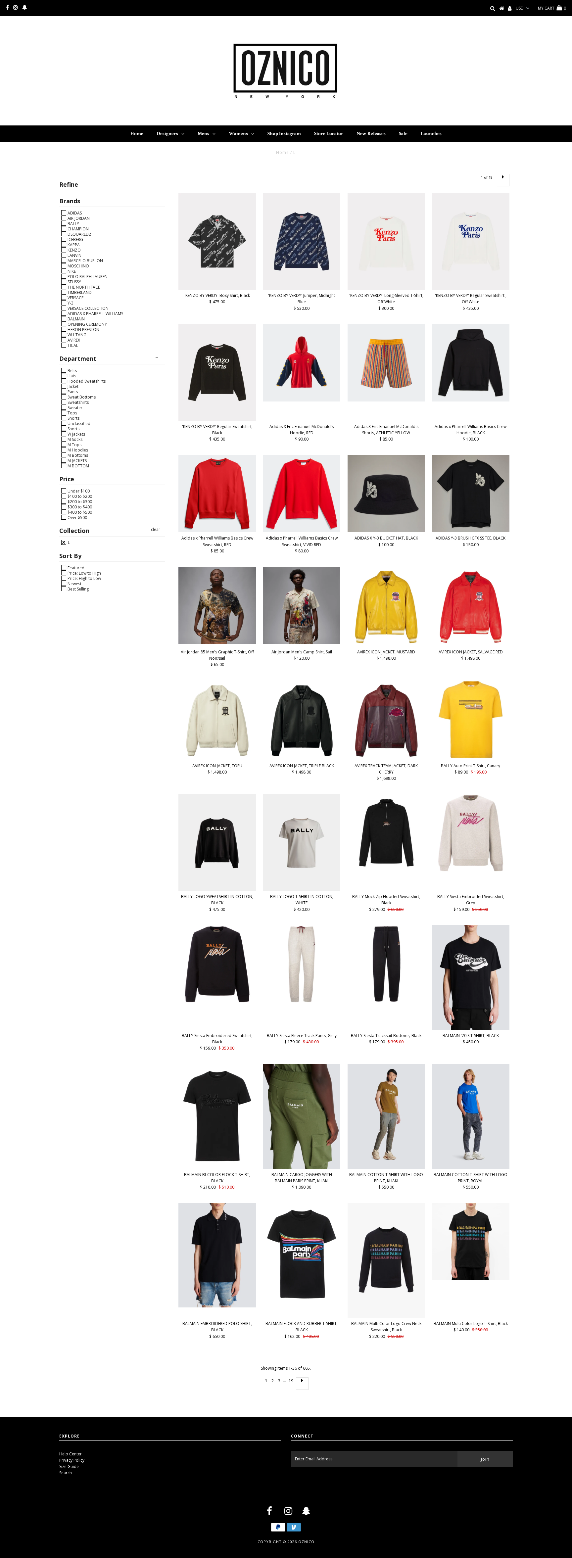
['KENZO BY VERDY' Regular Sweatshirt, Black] (217, 372)
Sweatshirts (78, 402)
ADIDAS (74, 212)
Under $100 (78, 491)
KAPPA (73, 244)
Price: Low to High (84, 573)
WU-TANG (76, 334)
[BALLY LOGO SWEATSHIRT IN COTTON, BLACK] (217, 842)
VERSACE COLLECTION (88, 308)
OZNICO (306, 1541)
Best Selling (78, 588)
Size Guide (69, 1466)
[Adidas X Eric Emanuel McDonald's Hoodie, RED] (301, 362)
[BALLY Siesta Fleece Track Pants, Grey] (301, 964)
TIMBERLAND (79, 292)
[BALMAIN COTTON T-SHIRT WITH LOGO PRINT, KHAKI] (386, 1116)
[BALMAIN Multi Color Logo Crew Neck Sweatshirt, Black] (386, 1260)
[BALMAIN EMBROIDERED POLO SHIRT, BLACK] (217, 1255)
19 (291, 1381)
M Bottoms (77, 455)
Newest (74, 583)
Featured (75, 567)
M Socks (74, 439)
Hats (71, 375)
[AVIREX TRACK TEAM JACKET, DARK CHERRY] (386, 720)
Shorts (73, 418)
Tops (72, 412)
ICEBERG (75, 239)
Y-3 (70, 303)
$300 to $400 (79, 506)
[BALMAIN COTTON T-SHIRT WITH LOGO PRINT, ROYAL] (470, 1116)
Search (65, 1473)
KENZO (74, 250)
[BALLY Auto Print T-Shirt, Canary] (470, 719)
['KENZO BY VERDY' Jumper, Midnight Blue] (301, 241)
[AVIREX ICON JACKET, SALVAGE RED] (470, 606)
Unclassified (78, 423)
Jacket (72, 386)
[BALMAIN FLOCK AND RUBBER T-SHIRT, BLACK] (301, 1254)
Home (282, 152)
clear (155, 529)
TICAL (72, 345)
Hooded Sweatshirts (86, 381)
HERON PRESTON (83, 329)
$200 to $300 (79, 501)
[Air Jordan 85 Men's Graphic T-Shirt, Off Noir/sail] (217, 605)
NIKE (71, 271)
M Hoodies (77, 449)
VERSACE (75, 297)
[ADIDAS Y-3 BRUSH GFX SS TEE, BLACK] (470, 493)
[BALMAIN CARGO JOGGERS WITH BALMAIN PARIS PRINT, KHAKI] (301, 1116)
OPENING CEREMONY (87, 324)
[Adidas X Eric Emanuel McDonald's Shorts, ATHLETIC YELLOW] (386, 362)
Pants (72, 391)
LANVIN (74, 255)
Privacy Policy (71, 1460)
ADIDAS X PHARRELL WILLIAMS (95, 313)
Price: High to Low (84, 578)
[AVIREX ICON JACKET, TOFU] (217, 720)
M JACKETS (77, 460)
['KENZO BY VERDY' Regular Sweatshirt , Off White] (470, 241)
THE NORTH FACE (83, 287)
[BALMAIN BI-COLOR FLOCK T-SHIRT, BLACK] (217, 1115)
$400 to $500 (79, 512)
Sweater (74, 407)
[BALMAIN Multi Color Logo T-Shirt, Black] (470, 1241)
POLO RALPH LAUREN (87, 276)
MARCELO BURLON (85, 260)
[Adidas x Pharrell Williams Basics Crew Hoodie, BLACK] (470, 362)
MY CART (552, 8)
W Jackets (76, 434)
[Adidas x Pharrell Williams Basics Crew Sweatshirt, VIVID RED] (301, 493)
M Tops (74, 444)
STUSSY (74, 281)
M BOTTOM (78, 465)
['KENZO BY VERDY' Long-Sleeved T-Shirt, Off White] (386, 241)
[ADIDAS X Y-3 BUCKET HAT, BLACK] (386, 493)
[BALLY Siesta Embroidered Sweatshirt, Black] (217, 964)
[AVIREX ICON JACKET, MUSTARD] (386, 606)
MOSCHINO (78, 265)
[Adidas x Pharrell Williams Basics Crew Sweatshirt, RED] (217, 493)
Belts (72, 370)
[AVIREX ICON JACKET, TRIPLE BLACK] (301, 720)
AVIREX (73, 340)
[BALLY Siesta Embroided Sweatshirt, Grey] (470, 833)
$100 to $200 (79, 496)
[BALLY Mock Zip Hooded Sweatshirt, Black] (386, 833)
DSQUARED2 (79, 234)
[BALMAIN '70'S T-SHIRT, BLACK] (470, 977)
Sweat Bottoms (81, 397)
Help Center (70, 1454)
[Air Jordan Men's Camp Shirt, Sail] (301, 605)
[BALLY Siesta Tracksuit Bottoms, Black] (386, 964)
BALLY (73, 223)
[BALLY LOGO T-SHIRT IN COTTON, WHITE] (301, 842)
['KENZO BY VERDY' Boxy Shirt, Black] (217, 241)
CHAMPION (78, 228)
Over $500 (77, 517)
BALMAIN (76, 318)
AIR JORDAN (78, 218)
